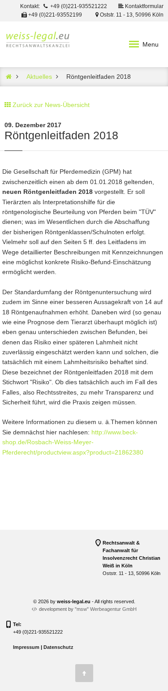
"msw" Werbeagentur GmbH (106, 609)
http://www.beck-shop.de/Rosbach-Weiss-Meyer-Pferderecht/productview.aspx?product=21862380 (72, 442)
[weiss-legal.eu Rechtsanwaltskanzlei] (9, 76)
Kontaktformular (144, 6)
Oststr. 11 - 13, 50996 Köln (131, 15)
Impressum (26, 647)
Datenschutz (58, 647)
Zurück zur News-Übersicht (51, 104)
